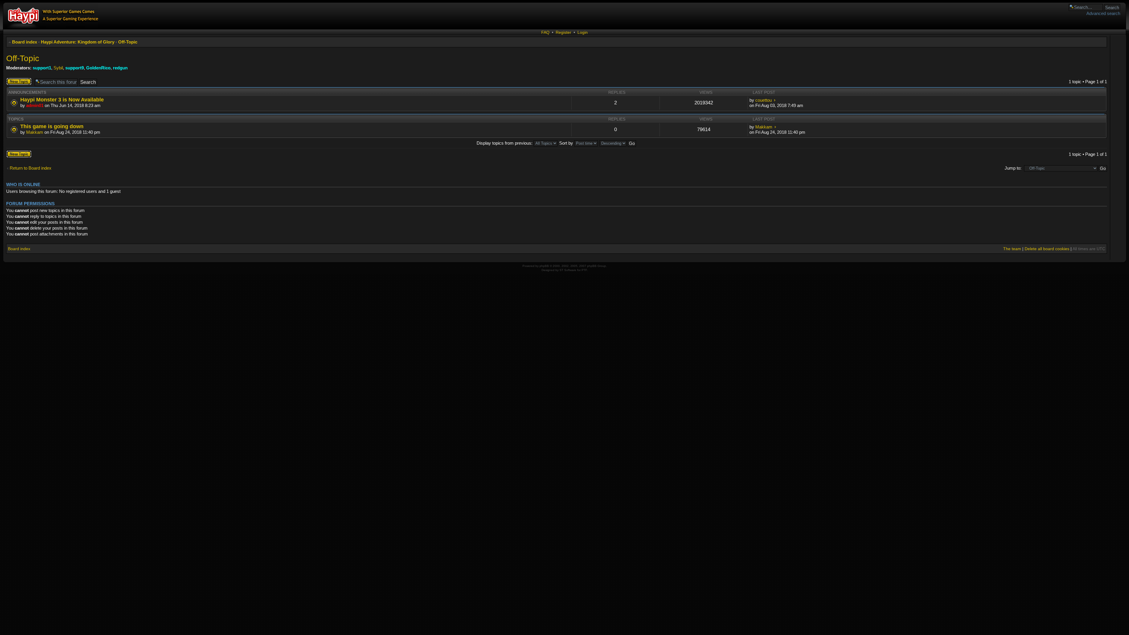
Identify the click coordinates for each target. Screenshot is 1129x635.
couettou (763, 100)
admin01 (35, 105)
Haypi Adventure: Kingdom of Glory (77, 41)
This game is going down (51, 126)
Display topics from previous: (505, 143)
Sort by (566, 143)
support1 (42, 67)
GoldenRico (98, 67)
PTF (584, 270)
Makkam (34, 132)
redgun (120, 67)
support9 (74, 67)
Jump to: (1013, 168)
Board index (24, 41)
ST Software (568, 270)
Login (582, 32)
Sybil (58, 67)
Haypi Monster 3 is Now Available (62, 99)
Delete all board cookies (1047, 248)
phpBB (544, 266)
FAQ (545, 32)
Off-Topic (127, 41)
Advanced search (1103, 13)
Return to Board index (30, 168)
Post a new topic (17, 81)
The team (1012, 248)
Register (563, 32)
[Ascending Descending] (618, 143)
